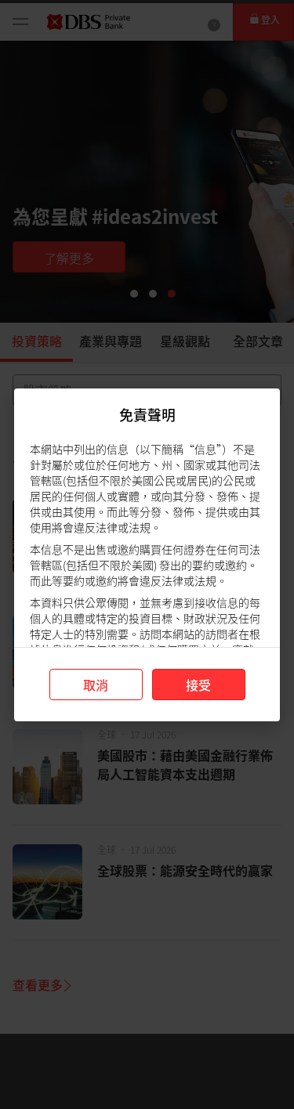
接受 (198, 684)
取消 (95, 684)
